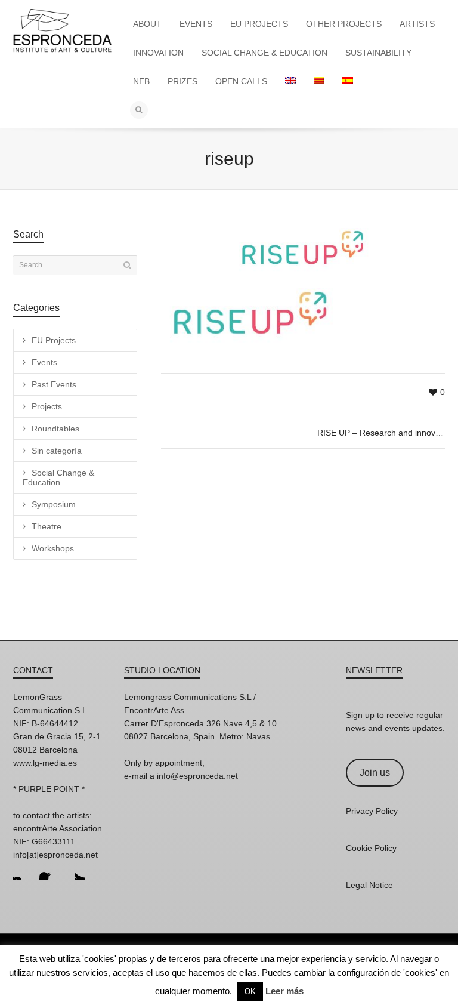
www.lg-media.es (45, 762)
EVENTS (196, 24)
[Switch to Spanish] (347, 81)
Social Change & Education (58, 477)
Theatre (46, 526)
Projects (47, 406)
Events (44, 362)
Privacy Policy (372, 811)
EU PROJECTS (259, 24)
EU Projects (54, 340)
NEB (141, 81)
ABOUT (147, 24)
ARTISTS (417, 24)
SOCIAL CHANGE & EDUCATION (264, 52)
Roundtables (55, 428)
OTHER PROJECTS (344, 24)
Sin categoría (57, 450)
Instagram (22, 870)
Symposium (54, 504)
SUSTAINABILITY (378, 52)
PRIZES (182, 81)
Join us (375, 772)
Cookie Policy (371, 848)
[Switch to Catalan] (319, 81)
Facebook (48, 870)
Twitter (75, 870)
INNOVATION (158, 52)
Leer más (284, 991)
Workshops (53, 548)
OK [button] (250, 991)
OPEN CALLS (241, 81)
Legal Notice (369, 885)
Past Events (54, 384)
